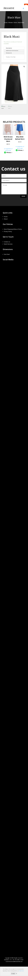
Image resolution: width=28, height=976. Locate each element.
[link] (8, 8)
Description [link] (9, 48)
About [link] (6, 219)
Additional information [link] (12, 50)
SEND (23, 196)
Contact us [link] (7, 242)
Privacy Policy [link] (8, 231)
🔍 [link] (24, 66)
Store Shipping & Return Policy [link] (13, 229)
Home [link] (5, 22)
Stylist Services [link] (8, 244)
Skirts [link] (15, 22)
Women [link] (10, 22)
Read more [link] (21, 970)
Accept (13, 973)
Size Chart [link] (7, 254)
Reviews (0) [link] (9, 53)
